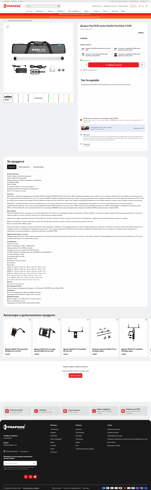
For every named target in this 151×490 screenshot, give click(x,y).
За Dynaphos (7, 1)
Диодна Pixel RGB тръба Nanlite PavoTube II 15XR (98, 49)
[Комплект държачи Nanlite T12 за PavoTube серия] (104, 332)
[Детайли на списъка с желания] (140, 6)
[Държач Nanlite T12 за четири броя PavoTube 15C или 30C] (46, 332)
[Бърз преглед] (28, 322)
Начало (5, 20)
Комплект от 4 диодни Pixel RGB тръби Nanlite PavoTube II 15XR (97, 54)
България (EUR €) (12, 451)
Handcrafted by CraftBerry (31, 488)
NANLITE (141, 32)
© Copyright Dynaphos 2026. (12, 488)
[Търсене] (59, 6)
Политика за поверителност (72, 488)
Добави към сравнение (89, 70)
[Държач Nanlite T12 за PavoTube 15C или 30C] (75, 332)
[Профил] (143, 6)
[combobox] (43, 6)
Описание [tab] (11, 167)
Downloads (14, 1)
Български (143, 1)
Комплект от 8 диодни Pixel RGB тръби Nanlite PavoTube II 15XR (129, 54)
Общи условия (56, 488)
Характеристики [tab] (24, 167)
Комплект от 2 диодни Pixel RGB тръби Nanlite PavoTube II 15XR (129, 49)
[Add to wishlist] (142, 64)
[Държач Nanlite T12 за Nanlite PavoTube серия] (133, 332)
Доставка (20, 1)
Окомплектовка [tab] (38, 167)
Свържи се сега (138, 128)
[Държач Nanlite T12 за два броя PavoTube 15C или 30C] (17, 332)
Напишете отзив (75, 375)
